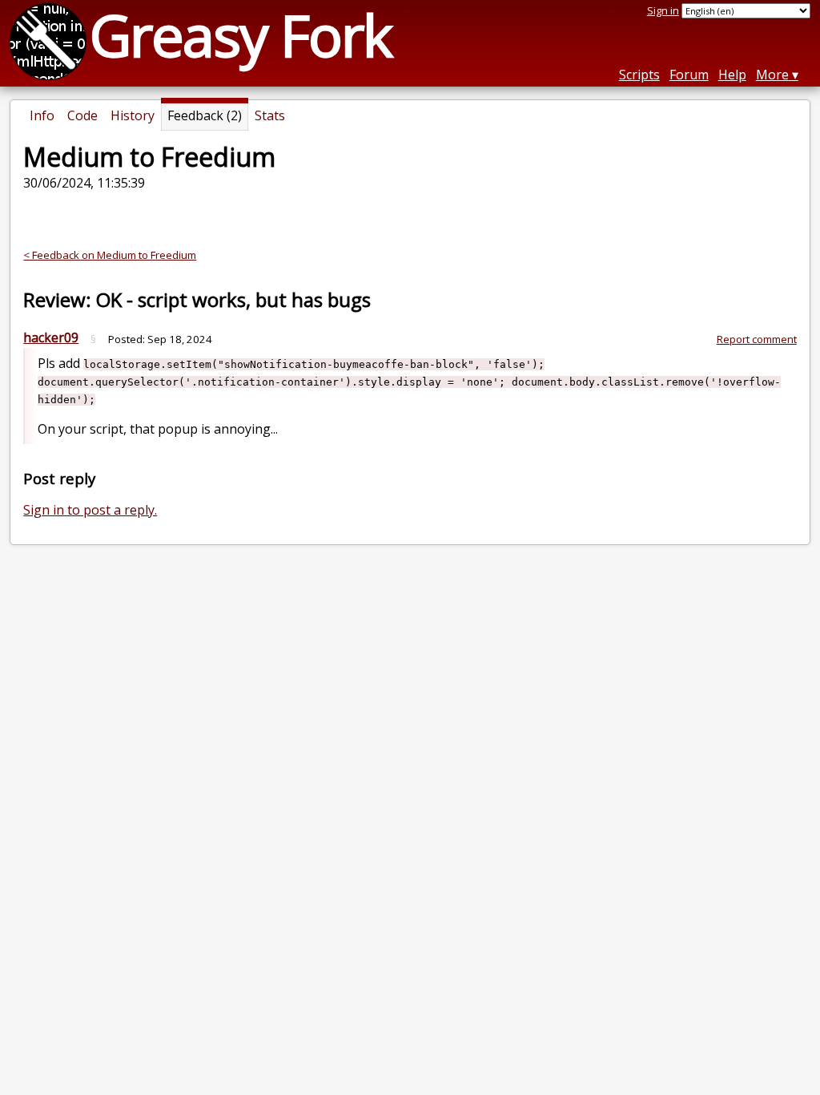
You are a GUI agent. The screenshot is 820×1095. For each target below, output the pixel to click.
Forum (689, 74)
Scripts (639, 74)
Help (732, 74)
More (772, 74)
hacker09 (50, 337)
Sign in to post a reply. (90, 510)
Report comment (757, 339)
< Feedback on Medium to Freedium (109, 255)
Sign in (663, 10)
